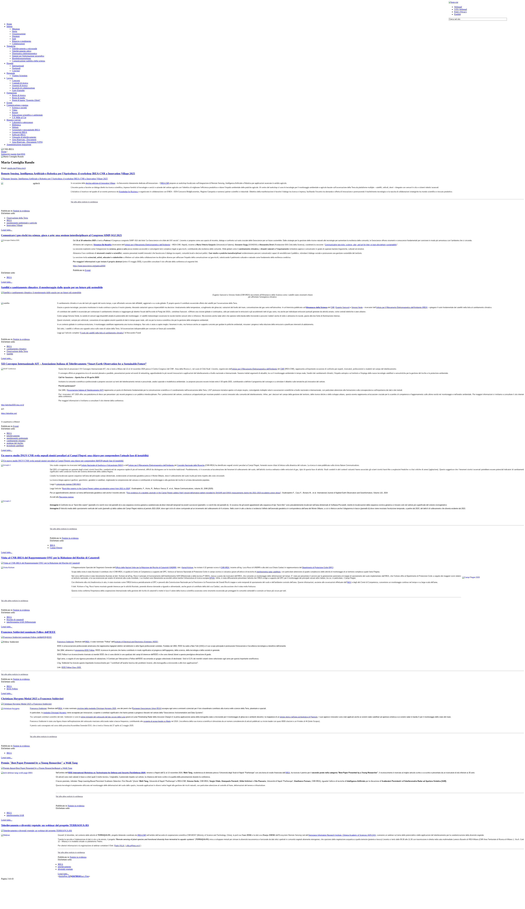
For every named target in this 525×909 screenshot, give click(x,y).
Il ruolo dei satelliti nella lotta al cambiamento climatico (102, 333)
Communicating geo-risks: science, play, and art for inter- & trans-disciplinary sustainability (361, 245)
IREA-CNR (165, 183)
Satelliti (10, 354)
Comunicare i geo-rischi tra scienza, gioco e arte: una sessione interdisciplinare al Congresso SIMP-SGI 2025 (61, 235)
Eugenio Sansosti (342, 307)
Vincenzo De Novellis (103, 245)
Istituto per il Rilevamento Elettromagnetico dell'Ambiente (254, 369)
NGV (349, 582)
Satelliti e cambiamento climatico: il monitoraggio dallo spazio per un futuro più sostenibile (52, 287)
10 (79, 876)
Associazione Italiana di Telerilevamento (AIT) (85, 390)
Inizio (61, 876)
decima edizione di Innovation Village (100, 183)
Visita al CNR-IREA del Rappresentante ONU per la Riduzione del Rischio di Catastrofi (50, 557)
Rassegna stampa (66, 497)
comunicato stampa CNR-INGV (68, 484)
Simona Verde (357, 307)
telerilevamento (13, 436)
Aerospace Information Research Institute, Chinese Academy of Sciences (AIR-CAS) (342, 835)
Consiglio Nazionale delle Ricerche (191, 465)
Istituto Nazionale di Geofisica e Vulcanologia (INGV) (102, 465)
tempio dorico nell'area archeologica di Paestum (299, 717)
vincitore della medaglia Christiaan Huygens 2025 (96, 708)
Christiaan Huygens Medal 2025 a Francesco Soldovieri (32, 698)
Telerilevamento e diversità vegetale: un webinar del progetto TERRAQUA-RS (45, 825)
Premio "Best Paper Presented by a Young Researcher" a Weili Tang (39, 762)
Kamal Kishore (187, 568)
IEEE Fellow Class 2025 (71, 667)
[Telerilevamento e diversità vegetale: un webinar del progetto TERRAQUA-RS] (36, 830)
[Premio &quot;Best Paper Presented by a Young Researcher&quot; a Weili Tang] (36, 768)
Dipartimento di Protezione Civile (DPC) (317, 568)
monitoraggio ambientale (17, 438)
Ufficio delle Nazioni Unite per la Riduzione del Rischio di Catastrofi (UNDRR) (146, 568)
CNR (332, 307)
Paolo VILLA (119, 846)
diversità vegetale (65, 869)
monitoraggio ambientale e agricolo (22, 223)
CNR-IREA (225, 568)
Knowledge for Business (128, 192)
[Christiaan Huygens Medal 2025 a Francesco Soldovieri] (26, 704)
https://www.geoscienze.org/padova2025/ (89, 266)
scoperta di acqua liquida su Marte (157, 721)
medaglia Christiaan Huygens (54, 713)
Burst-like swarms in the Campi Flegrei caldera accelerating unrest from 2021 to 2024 (96, 489)
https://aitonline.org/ (9, 413)
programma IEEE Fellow (84, 650)
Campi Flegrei (56, 548)
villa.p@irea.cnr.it (133, 846)
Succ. (82, 876)
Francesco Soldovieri (65, 642)
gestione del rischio (15, 443)
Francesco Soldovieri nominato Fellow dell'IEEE (28, 632)
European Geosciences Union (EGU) (146, 708)
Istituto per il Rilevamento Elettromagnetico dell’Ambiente (147, 245)
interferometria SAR (15, 815)
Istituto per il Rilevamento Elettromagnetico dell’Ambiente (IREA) (401, 307)
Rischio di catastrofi (15, 619)
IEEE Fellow (12, 689)
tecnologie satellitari (15, 445)
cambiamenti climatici (16, 441)
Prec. (66, 876)
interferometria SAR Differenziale (21, 622)
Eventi (88, 270)
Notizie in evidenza (21, 211)
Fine (87, 876)
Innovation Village (15, 225)
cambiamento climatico (16, 349)
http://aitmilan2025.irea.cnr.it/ (12, 405)
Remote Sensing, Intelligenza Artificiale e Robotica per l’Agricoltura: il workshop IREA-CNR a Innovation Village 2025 (68, 173)
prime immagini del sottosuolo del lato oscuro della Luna (103, 717)
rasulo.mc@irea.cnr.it (16, 168)
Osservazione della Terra (17, 218)
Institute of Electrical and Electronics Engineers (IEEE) (136, 642)
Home (3, 151)
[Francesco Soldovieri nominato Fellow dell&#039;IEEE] (26, 637)
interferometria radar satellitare (268, 572)
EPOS (212, 578)
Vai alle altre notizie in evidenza (84, 202)
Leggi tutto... (6, 230)
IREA (9, 220)
